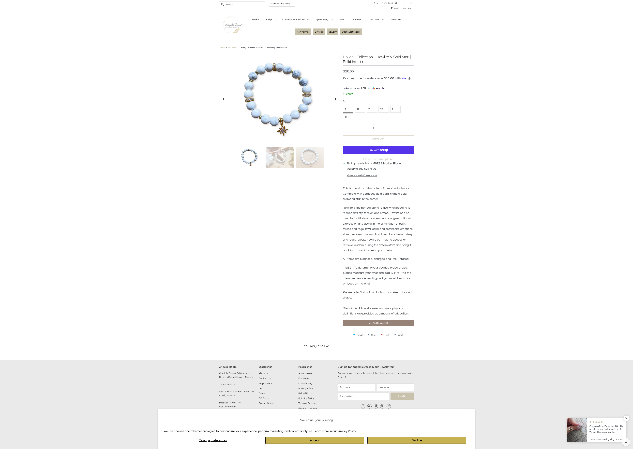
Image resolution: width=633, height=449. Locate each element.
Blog (342, 19)
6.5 (358, 109)
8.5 (346, 117)
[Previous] (224, 99)
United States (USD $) (280, 3)
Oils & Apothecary (351, 32)
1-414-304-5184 (389, 3)
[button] (378, 88)
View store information (362, 175)
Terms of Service (307, 403)
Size (345, 101)
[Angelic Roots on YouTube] (369, 406)
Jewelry (333, 32)
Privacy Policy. (346, 431)
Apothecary (323, 19)
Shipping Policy (306, 398)
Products (232, 48)
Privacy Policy (305, 388)
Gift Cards (264, 398)
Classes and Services (294, 19)
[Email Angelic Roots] (389, 406)
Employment (265, 383)
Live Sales (375, 19)
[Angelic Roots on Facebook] (363, 406)
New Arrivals (303, 32)
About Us (396, 19)
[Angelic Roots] (232, 26)
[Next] (334, 99)
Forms (262, 393)
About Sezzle (305, 373)
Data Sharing (305, 383)
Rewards (356, 19)
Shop (376, 3)
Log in (403, 3)
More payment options (378, 159)
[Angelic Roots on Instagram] (382, 406)
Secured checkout (308, 408)
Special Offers (266, 403)
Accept (315, 440)
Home (255, 19)
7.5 (381, 109)
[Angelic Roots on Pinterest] (376, 406)
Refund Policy (305, 393)
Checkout (407, 8)
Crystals (319, 32)
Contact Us (265, 378)
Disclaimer (303, 378)
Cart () (395, 8)
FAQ (261, 388)
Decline (417, 440)
